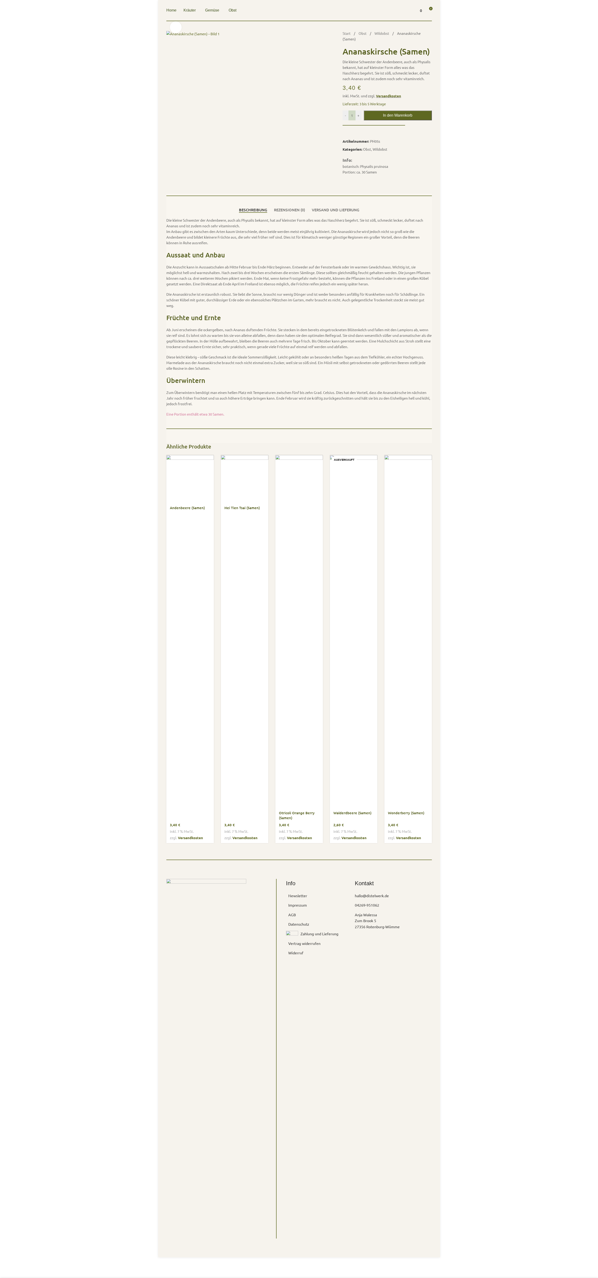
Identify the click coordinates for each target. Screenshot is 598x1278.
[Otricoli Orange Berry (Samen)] (299, 631)
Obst (363, 33)
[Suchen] (399, 10)
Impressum (297, 905)
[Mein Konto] (408, 10)
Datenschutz (298, 924)
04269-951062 (367, 905)
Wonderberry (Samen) (406, 812)
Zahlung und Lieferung (319, 933)
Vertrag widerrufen (304, 943)
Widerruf (295, 952)
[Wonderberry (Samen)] (408, 631)
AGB (292, 914)
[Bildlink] (206, 1054)
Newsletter (297, 895)
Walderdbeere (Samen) (352, 812)
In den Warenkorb (397, 115)
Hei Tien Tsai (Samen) (242, 507)
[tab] (253, 210)
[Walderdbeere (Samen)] (353, 631)
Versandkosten (388, 96)
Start (347, 33)
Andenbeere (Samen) (187, 507)
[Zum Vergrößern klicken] (176, 27)
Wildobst (382, 33)
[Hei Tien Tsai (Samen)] (244, 479)
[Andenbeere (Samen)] (190, 479)
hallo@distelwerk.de (372, 895)
